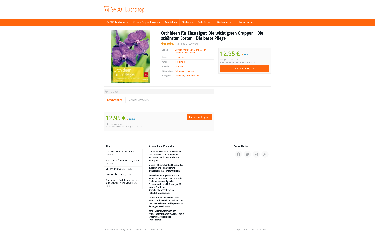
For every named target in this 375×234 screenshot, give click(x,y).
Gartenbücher (225, 22)
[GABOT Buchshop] (130, 9)
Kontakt (266, 229)
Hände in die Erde (114, 174)
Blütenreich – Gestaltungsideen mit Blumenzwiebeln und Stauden (122, 181)
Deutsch (179, 66)
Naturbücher (246, 22)
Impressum (241, 229)
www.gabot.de (126, 229)
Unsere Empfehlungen (145, 22)
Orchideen (179, 75)
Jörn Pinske (180, 61)
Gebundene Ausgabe (184, 70)
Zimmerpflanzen (193, 75)
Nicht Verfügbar (244, 68)
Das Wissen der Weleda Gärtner (121, 151)
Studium (186, 22)
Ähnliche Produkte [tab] (139, 100)
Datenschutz (255, 229)
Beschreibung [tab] (114, 100)
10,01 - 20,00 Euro (183, 57)
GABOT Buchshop (116, 22)
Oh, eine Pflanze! (114, 168)
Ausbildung (171, 22)
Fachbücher (204, 22)
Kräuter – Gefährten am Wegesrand (122, 160)
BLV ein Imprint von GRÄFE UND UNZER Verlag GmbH (190, 51)
